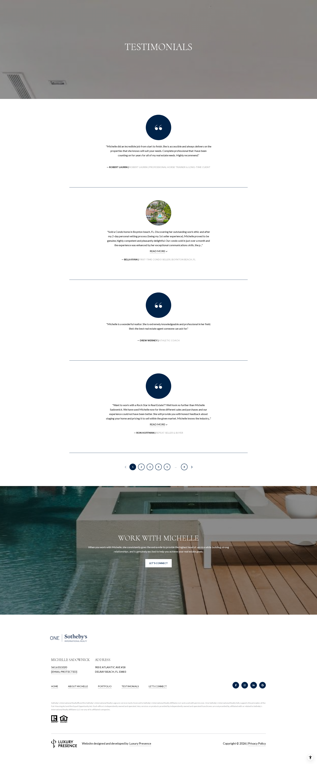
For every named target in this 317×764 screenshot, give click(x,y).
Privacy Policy (257, 743)
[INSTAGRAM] (244, 685)
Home (54, 686)
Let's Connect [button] (158, 563)
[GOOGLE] (262, 685)
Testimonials (130, 686)
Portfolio (105, 686)
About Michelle (78, 686)
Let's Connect (158, 686)
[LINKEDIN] (253, 685)
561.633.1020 (59, 667)
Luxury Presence (140, 743)
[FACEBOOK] (235, 685)
